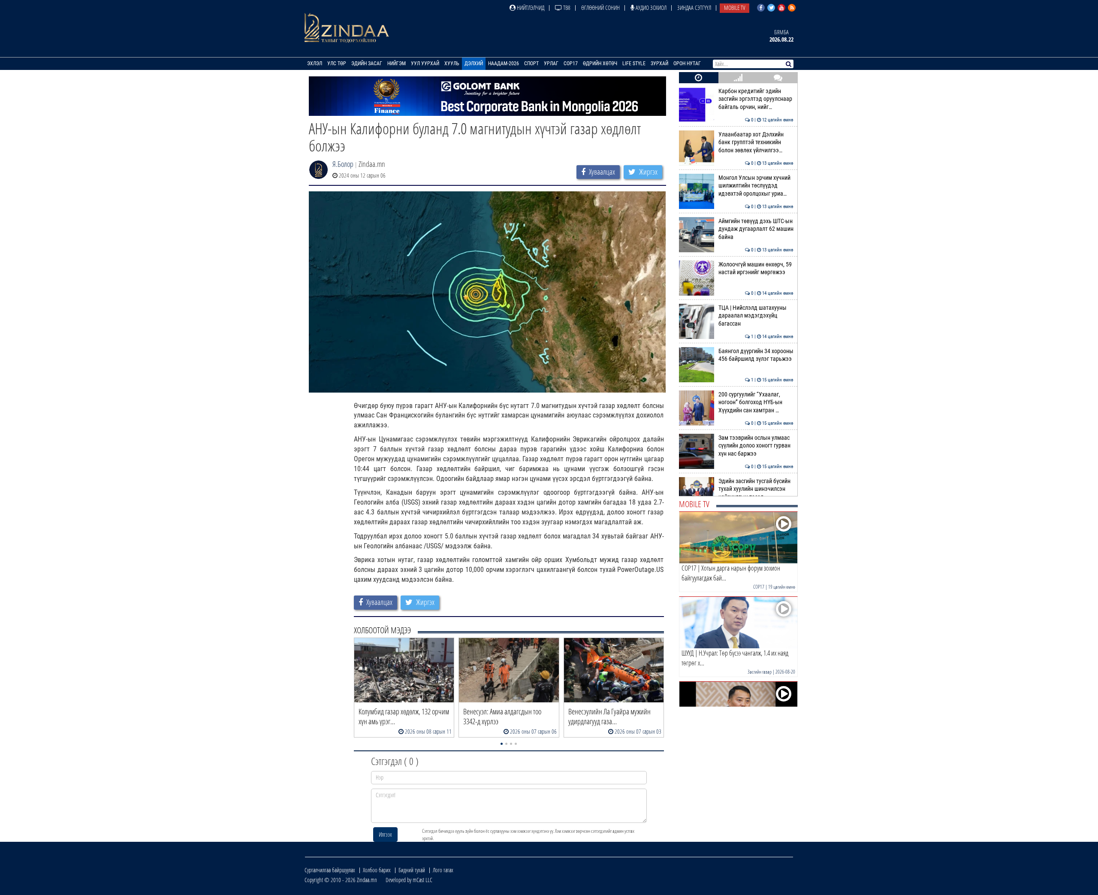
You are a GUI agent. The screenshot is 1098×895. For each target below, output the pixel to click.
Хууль (451, 63)
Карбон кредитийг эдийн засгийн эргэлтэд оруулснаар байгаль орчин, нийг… (755, 99)
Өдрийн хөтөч (600, 63)
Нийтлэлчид (530, 7)
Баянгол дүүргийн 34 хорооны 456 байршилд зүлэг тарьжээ (755, 355)
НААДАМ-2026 (503, 63)
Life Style (634, 63)
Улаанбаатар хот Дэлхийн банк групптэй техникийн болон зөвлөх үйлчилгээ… (755, 142)
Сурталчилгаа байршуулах (330, 870)
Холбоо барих (377, 870)
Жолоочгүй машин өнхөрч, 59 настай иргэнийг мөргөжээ (755, 268)
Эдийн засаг (366, 63)
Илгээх (385, 834)
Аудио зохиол (650, 7)
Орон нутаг (687, 63)
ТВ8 (566, 7)
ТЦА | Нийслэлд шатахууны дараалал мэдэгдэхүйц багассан (755, 315)
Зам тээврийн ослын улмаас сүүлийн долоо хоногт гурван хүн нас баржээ (755, 445)
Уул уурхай (425, 63)
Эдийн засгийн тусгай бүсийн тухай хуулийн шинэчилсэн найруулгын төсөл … (755, 489)
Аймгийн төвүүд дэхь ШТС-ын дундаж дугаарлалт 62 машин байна (755, 229)
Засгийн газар (760, 671)
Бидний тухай (411, 870)
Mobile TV (734, 7)
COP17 (571, 63)
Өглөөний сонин (600, 7)
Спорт (531, 63)
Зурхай (659, 63)
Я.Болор (342, 164)
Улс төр (336, 63)
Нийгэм (396, 63)
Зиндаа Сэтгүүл (694, 7)
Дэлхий (474, 63)
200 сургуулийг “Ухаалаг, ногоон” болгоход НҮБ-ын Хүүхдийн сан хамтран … (755, 402)
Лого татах (443, 870)
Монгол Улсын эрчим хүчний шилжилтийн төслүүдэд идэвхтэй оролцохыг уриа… (755, 185)
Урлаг (551, 63)
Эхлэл (314, 63)
